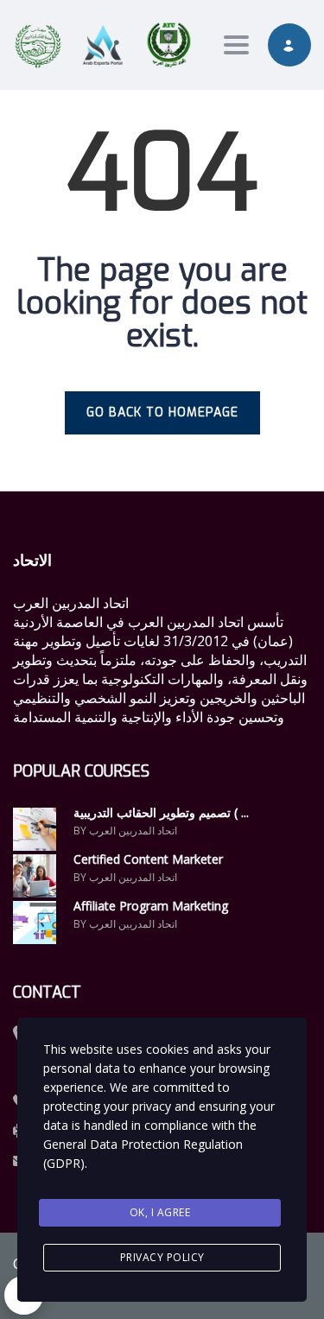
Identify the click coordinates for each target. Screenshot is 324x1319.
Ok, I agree (160, 1212)
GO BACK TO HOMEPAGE (162, 412)
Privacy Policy (162, 1257)
